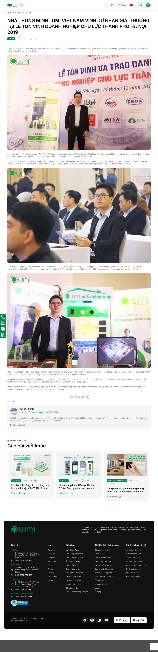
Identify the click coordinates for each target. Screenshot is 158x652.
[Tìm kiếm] (106, 5)
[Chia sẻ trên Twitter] (75, 397)
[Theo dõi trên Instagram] (92, 620)
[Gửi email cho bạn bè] (79, 397)
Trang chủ (11, 13)
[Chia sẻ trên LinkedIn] (87, 397)
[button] (121, 5)
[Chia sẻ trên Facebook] (71, 397)
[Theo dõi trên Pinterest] (99, 620)
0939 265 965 (26, 575)
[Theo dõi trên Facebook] (85, 620)
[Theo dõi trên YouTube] (107, 620)
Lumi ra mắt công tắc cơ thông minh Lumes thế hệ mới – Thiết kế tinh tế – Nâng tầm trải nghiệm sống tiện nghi (30, 487)
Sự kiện (28, 13)
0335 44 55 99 (26, 596)
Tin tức (21, 13)
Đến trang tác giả (17, 425)
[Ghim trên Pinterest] (83, 397)
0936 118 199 (25, 589)
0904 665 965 (26, 560)
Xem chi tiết (16, 493)
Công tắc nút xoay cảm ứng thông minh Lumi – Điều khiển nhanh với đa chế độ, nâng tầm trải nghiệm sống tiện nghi (127, 490)
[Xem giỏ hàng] (112, 5)
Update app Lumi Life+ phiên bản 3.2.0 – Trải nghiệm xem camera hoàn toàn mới (77, 487)
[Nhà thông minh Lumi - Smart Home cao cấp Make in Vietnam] (15, 5)
